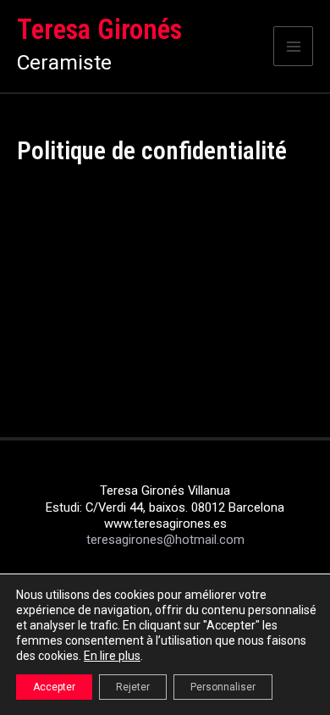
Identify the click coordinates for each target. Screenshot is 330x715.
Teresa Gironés (99, 30)
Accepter (54, 687)
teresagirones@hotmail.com (165, 539)
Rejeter (133, 687)
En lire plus (112, 655)
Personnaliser (223, 687)
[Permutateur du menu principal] (293, 46)
